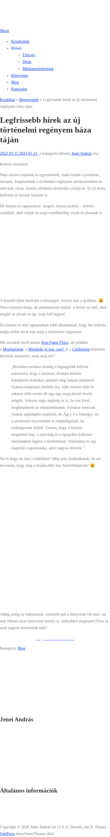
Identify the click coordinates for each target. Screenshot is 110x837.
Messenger (19, 700)
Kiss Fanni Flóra (54, 342)
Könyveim (19, 75)
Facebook (19, 694)
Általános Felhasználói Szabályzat (38, 802)
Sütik (15, 809)
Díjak (27, 61)
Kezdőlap (7, 99)
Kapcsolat (19, 89)
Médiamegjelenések (38, 68)
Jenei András (81, 153)
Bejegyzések (29, 99)
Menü (4, 30)
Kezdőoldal (20, 41)
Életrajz (29, 55)
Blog (15, 82)
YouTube (18, 707)
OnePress (7, 833)
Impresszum (20, 816)
